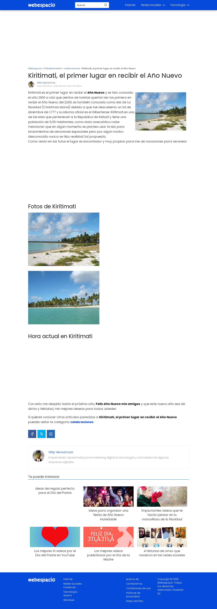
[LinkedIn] (51, 434)
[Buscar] (105, 5)
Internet (130, 5)
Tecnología (177, 5)
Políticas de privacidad (133, 594)
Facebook (69, 587)
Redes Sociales (151, 5)
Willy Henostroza (46, 82)
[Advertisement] (108, 39)
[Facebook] (32, 434)
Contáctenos (134, 583)
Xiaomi (67, 595)
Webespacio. (165, 582)
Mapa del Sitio (134, 601)
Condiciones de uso (138, 588)
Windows (68, 600)
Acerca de (132, 579)
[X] (41, 434)
